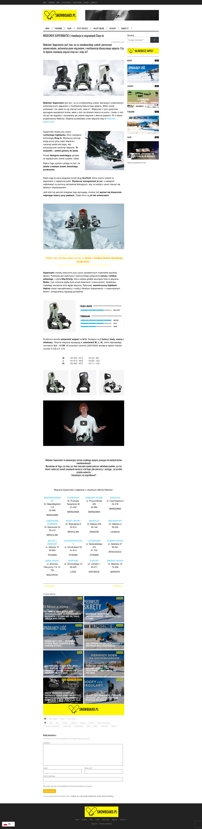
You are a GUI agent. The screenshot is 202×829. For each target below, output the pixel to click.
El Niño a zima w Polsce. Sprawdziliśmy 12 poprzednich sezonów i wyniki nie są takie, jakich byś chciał (63, 615)
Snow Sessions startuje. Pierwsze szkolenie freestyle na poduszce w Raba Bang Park (63, 696)
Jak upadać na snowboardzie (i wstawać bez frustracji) (104, 644)
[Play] (83, 226)
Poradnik (51, 2)
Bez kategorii (53, 719)
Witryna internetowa (49, 776)
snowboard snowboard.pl (51, 726)
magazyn (83, 723)
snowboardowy (78, 726)
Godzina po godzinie (133, 163)
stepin (88, 726)
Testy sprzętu (66, 2)
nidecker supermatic (103, 723)
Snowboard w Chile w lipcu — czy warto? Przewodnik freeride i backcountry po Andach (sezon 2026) (62, 669)
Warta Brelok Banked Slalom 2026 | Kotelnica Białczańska (143, 103)
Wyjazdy (86, 2)
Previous (156, 60)
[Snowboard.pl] (60, 19)
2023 (51, 723)
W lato (80, 652)
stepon (96, 726)
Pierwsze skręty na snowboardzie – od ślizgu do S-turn (103, 616)
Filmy (58, 2)
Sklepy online (77, 2)
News (44, 2)
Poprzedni (50, 585)
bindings (64, 723)
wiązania (113, 726)
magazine (74, 723)
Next (158, 60)
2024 (57, 723)
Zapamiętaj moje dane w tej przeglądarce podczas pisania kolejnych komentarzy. (67, 786)
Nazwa (45, 768)
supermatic (104, 726)
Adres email (88, 768)
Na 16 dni (143, 163)
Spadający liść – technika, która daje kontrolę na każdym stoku (60, 643)
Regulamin (94, 824)
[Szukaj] (154, 40)
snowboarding (67, 726)
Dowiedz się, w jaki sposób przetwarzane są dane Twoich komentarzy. (92, 796)
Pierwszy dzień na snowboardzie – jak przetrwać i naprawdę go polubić (101, 669)
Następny (117, 585)
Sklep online (106, 820)
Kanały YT (94, 2)
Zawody (143, 99)
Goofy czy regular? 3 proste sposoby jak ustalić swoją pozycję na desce (103, 697)
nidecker (91, 723)
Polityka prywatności (105, 824)
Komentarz (47, 743)
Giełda (97, 820)
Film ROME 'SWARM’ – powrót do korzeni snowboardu (143, 155)
